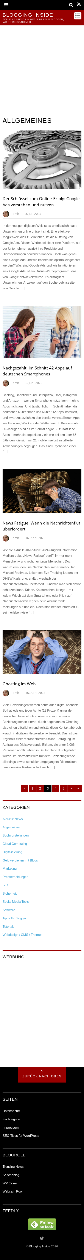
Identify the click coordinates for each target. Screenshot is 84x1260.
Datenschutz (11, 1111)
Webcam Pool (12, 1191)
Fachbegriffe (11, 1119)
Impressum (11, 1127)
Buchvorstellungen (16, 835)
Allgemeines (11, 827)
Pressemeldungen (15, 877)
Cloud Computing (15, 843)
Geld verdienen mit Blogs (20, 860)
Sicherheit (10, 893)
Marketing (10, 868)
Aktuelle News (13, 819)
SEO (6, 885)
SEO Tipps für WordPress (21, 1135)
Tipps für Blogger (14, 918)
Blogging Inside (39, 1246)
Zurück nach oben (41, 1076)
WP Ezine (10, 1183)
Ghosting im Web (19, 684)
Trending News (13, 1166)
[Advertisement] (42, 69)
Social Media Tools (16, 901)
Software (9, 910)
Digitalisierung (12, 852)
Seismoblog (11, 1175)
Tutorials (8, 926)
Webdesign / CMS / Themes (22, 934)
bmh (15, 214)
